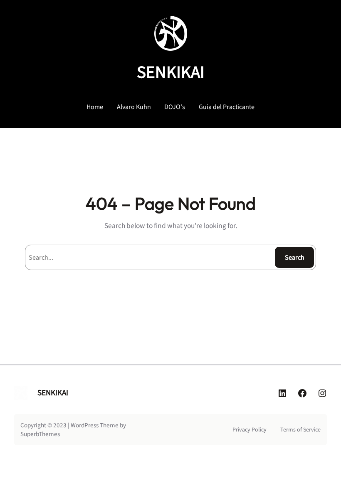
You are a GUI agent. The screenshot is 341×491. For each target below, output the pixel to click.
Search (294, 257)
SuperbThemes (40, 434)
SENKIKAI (171, 72)
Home (94, 107)
